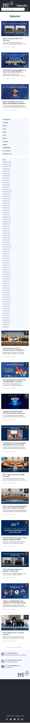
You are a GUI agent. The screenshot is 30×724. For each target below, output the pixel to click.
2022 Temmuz (7, 274)
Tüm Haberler (6, 119)
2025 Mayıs (6, 196)
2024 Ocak (6, 233)
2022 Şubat (6, 285)
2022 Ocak (6, 288)
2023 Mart (6, 256)
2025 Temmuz (7, 191)
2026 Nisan (6, 171)
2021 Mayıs (6, 306)
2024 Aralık (6, 207)
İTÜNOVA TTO (7, 154)
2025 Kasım (6, 182)
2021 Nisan (6, 308)
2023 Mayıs (6, 251)
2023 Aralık (6, 235)
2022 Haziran (7, 276)
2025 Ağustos (7, 189)
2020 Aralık (6, 317)
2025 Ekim (6, 184)
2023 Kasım (6, 237)
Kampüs (5, 144)
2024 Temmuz (7, 219)
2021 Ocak (6, 315)
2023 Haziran (7, 249)
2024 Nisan (6, 226)
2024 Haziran (7, 221)
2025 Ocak (6, 205)
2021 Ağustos (7, 299)
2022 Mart (6, 283)
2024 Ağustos (7, 217)
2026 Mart (6, 173)
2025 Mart (6, 200)
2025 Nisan (6, 198)
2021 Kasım (6, 292)
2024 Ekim (6, 212)
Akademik (5, 122)
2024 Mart (6, 228)
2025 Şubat (6, 203)
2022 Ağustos (7, 272)
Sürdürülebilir (6, 147)
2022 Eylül (6, 269)
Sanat (4, 135)
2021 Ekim (6, 294)
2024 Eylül (6, 214)
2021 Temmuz (7, 301)
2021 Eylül (6, 297)
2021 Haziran (7, 304)
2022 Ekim (6, 267)
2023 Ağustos (7, 244)
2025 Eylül (6, 187)
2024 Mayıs (6, 223)
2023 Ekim (6, 239)
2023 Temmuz (7, 246)
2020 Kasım (6, 320)
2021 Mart (6, 311)
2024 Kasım (6, 210)
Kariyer (5, 138)
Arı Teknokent (6, 150)
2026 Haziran (7, 166)
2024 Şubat (6, 230)
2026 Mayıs (6, 168)
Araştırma (5, 141)
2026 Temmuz (7, 164)
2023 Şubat (6, 258)
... (21, 647)
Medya (4, 132)
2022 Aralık (6, 262)
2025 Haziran (7, 194)
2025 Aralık (6, 180)
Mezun (4, 129)
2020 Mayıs (6, 324)
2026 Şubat (6, 175)
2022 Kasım (6, 265)
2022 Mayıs (6, 278)
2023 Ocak (6, 260)
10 (20, 647)
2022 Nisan (6, 281)
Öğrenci (5, 125)
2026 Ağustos (7, 162)
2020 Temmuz (7, 322)
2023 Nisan (6, 253)
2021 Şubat (6, 313)
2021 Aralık (6, 290)
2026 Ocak (6, 178)
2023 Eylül (6, 242)
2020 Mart (6, 327)
